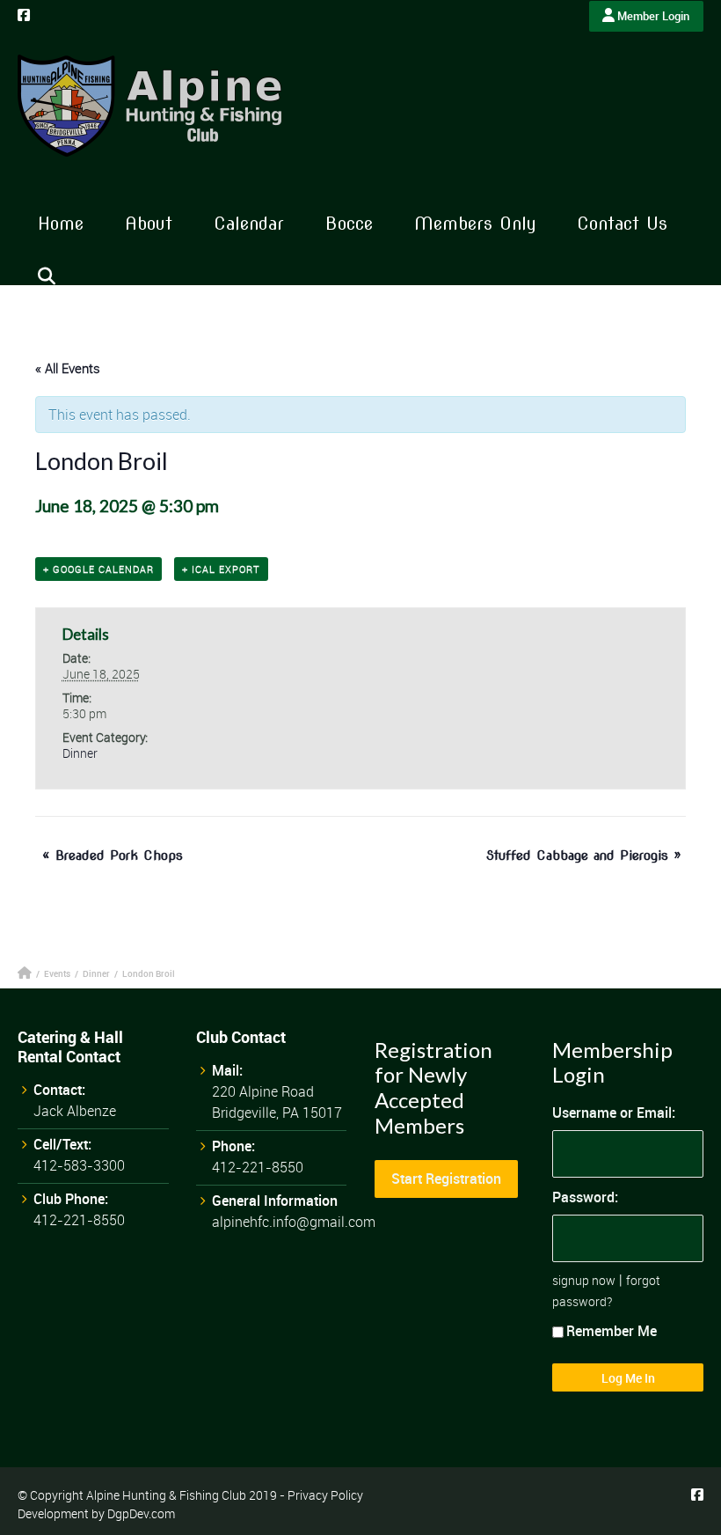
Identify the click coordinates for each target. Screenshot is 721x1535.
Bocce (349, 223)
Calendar (249, 223)
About (148, 223)
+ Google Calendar (98, 569)
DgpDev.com (141, 1513)
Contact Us (622, 223)
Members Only (475, 223)
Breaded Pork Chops (112, 855)
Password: (585, 1197)
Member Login (652, 16)
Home (61, 223)
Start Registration (446, 1178)
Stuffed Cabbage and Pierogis (583, 855)
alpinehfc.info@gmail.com (293, 1221)
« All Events (67, 368)
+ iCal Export (221, 569)
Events (57, 973)
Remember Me (611, 1330)
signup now (583, 1280)
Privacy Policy (325, 1495)
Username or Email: (613, 1112)
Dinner (80, 753)
